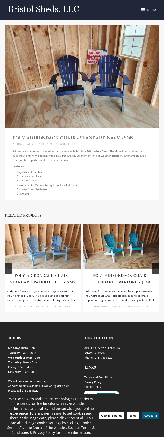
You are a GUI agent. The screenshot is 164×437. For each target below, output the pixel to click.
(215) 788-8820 (103, 357)
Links (90, 367)
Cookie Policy (92, 387)
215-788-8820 (30, 390)
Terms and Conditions (98, 377)
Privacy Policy (93, 382)
